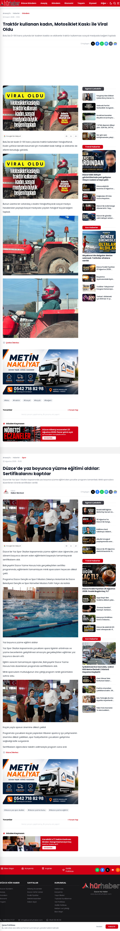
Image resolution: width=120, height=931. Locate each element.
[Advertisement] (60, 66)
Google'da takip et (13, 136)
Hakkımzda (59, 889)
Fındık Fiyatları (32, 895)
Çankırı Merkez (12, 343)
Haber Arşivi (32, 902)
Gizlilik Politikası (70, 870)
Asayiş (44, 3)
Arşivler (48, 868)
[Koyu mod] (110, 3)
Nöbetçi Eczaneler (34, 889)
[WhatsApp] (97, 870)
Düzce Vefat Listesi (35, 892)
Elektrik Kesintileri (34, 898)
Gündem (56, 3)
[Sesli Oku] (67, 136)
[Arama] (114, 3)
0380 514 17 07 (9, 920)
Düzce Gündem (28, 3)
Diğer (103, 3)
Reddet (99, 926)
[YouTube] (113, 870)
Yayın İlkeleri (59, 895)
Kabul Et (111, 926)
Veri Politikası (60, 902)
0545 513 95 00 (55, 920)
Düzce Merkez (12, 752)
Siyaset (93, 3)
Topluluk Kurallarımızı (63, 898)
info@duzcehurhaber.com (32, 920)
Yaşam (81, 3)
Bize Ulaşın (9, 868)
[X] (107, 870)
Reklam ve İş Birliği (62, 908)
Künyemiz (29, 868)
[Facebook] (102, 870)
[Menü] (118, 3)
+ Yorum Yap (73, 410)
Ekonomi (69, 3)
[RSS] (118, 870)
